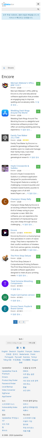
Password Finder (9, 383)
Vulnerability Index (9, 407)
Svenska (26, 357)
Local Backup (7, 387)
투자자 (4, 430)
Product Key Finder (10, 380)
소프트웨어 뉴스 (8, 404)
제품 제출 (26, 431)
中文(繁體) (26, 360)
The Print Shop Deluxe (21, 255)
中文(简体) (17, 360)
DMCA (25, 371)
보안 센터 (26, 390)
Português (9, 357)
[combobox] (19, 9)
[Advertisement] (21, 42)
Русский (18, 357)
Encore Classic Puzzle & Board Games (21, 307)
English (5, 351)
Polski (32, 354)
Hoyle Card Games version (23, 295)
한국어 (15, 354)
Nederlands (24, 354)
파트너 (25, 404)
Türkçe (34, 357)
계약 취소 (26, 384)
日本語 (8, 354)
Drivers (5, 377)
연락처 (25, 377)
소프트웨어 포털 (29, 418)
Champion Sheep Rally (21, 199)
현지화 (25, 424)
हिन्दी (20, 362)
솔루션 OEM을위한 (30, 407)
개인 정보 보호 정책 (30, 380)
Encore (14, 230)
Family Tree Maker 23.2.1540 (19, 136)
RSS (3, 410)
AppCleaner (7, 396)
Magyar (35, 360)
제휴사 (25, 410)
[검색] (38, 9)
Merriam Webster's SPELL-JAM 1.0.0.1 (22, 84)
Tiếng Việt (7, 360)
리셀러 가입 (27, 421)
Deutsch (12, 351)
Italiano (37, 351)
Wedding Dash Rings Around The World (20, 111)
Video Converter (8, 390)
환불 (24, 387)
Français (28, 351)
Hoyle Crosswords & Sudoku (20, 167)
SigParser (6, 393)
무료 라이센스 (28, 427)
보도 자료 (5, 424)
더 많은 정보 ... (26, 129)
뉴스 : (21, 339)
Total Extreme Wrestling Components (22, 282)
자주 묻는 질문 (28, 374)
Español (20, 351)
